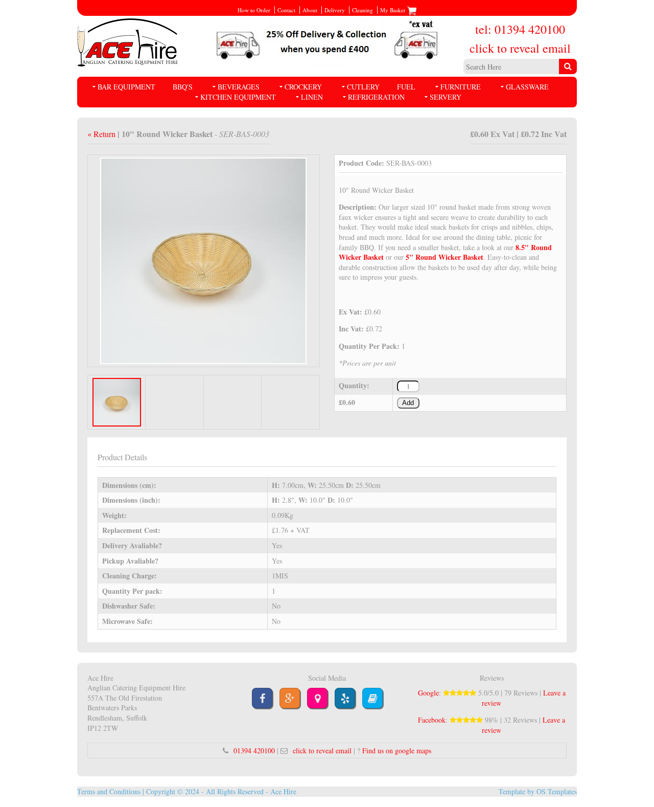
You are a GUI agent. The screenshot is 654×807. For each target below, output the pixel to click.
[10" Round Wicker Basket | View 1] (203, 259)
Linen (312, 97)
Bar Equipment (126, 87)
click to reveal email (520, 48)
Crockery (303, 87)
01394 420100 (254, 750)
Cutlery (363, 87)
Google (428, 693)
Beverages (239, 87)
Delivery (334, 10)
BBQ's (183, 87)
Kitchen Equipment (238, 97)
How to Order (254, 10)
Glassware (527, 87)
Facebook (432, 720)
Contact (286, 10)
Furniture (460, 87)
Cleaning (362, 10)
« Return (102, 133)
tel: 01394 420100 (520, 29)
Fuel (406, 87)
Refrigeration (376, 97)
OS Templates (556, 791)
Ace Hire (283, 791)
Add (408, 403)
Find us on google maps (396, 750)
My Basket (393, 10)
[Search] (568, 66)
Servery (445, 97)
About (309, 10)
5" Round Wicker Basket (444, 257)
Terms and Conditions (109, 791)
